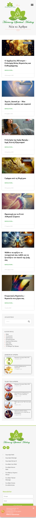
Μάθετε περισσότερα (12, 514)
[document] (18, 259)
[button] (33, 508)
